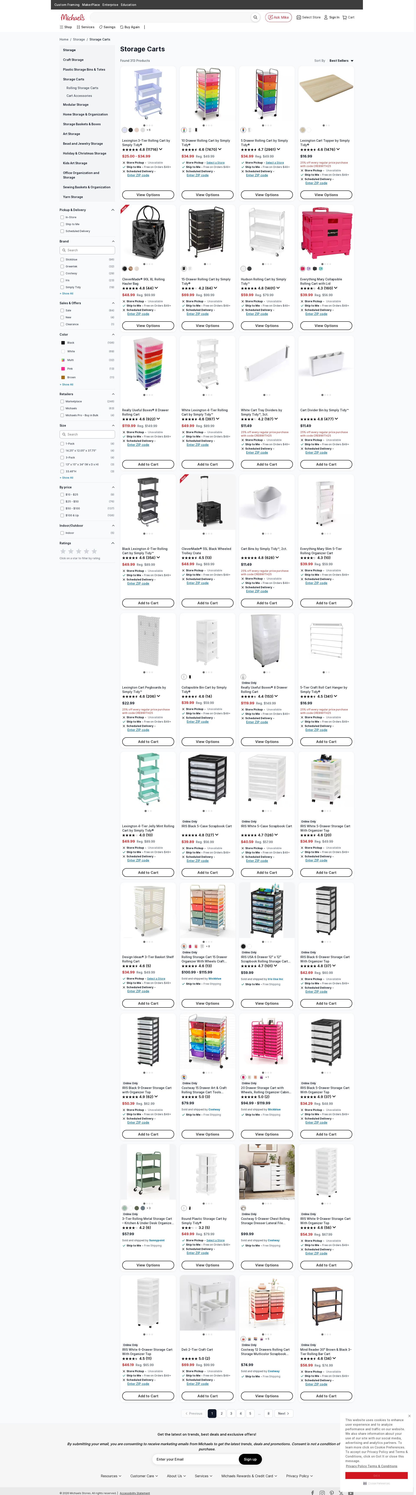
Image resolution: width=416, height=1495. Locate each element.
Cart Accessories (79, 96)
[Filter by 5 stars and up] (94, 551)
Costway (214, 1109)
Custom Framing (67, 4)
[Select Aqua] (320, 268)
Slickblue (214, 978)
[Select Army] (136, 1208)
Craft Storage (73, 60)
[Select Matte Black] (130, 130)
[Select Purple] (308, 268)
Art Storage (71, 134)
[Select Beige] (249, 1077)
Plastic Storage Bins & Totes (84, 69)
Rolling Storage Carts (82, 88)
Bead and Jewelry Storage (83, 143)
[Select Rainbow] (184, 130)
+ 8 (208, 946)
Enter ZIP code (138, 175)
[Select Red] (255, 1339)
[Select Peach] (255, 1077)
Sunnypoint (157, 1240)
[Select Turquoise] (124, 1208)
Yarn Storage (73, 197)
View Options (148, 195)
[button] (376, 1483)
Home (64, 39)
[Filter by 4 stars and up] (86, 551)
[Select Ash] (302, 130)
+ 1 (267, 1077)
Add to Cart (148, 464)
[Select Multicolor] (184, 1077)
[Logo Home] (73, 17)
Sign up (250, 1459)
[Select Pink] (302, 268)
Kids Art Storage (75, 163)
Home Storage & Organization (85, 114)
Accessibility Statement (135, 1493)
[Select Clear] (190, 130)
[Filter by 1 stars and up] (63, 551)
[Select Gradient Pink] (196, 946)
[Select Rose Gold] (136, 130)
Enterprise (110, 4)
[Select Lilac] (124, 130)
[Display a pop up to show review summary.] (161, 150)
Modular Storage (76, 104)
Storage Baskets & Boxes (82, 124)
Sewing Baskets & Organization (86, 187)
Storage (79, 39)
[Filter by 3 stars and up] (78, 551)
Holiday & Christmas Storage (84, 153)
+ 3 (148, 1208)
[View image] (144, 125)
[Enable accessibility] (406, 1485)
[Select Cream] (136, 268)
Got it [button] (377, 1475)
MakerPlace (91, 4)
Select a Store (215, 162)
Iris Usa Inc (275, 979)
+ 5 (267, 1339)
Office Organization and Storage (81, 175)
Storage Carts (73, 79)
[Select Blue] (142, 1208)
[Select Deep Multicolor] (184, 946)
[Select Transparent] (202, 946)
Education (128, 4)
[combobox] (172, 17)
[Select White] (142, 130)
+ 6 (148, 130)
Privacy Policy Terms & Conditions (371, 1466)
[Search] (255, 17)
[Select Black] (124, 268)
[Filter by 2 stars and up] (70, 551)
